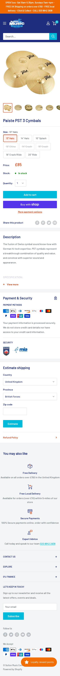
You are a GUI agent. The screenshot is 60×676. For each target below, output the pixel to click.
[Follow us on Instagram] (17, 634)
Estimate (13, 423)
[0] (54, 23)
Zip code (7, 404)
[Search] (53, 36)
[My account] (48, 23)
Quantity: (8, 183)
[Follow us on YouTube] (23, 634)
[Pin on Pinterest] (43, 222)
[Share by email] (55, 222)
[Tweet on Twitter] (49, 222)
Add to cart (30, 194)
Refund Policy (10, 437)
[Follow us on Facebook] (5, 634)
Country (7, 374)
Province (8, 389)
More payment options (30, 211)
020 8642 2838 (47, 543)
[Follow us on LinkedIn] (28, 634)
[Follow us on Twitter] (11, 634)
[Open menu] (4, 23)
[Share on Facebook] (37, 222)
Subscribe (13, 616)
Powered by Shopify (12, 669)
